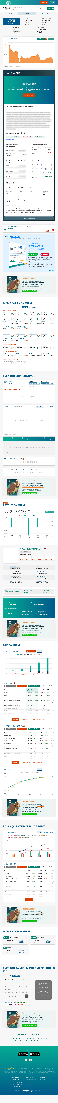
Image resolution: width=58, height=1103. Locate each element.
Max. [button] (51, 406)
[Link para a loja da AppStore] (34, 1054)
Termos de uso (29, 1081)
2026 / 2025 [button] (39, 406)
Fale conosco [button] (30, 1082)
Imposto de (17, 1084)
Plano (15, 1079)
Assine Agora (29, 95)
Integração (16, 1086)
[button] (4, 2)
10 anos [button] (46, 651)
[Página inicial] (8, 3)
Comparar (51, 8)
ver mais (15, 719)
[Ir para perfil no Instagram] (30, 1061)
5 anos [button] (46, 406)
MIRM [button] (10, 13)
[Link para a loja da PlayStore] (23, 1054)
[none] (29, 284)
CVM (53, 1067)
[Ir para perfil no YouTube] (26, 1061)
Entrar (52, 2)
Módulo (17, 1082)
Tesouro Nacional (9, 1068)
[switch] (29, 66)
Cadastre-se (44, 2)
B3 (51, 1067)
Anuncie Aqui (43, 1079)
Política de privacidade (31, 1079)
